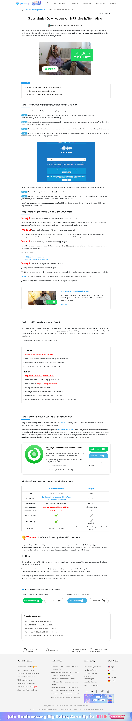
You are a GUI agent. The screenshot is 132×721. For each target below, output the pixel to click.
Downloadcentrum (90, 673)
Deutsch (113, 674)
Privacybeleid (41, 709)
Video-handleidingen (91, 682)
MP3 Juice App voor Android (34, 257)
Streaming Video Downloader (93, 709)
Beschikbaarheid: (94, 463)
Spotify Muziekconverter (26, 670)
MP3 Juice (91, 489)
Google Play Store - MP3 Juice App (36, 259)
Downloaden (86, 4)
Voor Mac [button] (73, 4)
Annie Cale (58, 26)
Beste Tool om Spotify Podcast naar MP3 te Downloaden (44, 635)
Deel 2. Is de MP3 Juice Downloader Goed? (41, 91)
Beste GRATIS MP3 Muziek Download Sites (75, 291)
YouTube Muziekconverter (26, 683)
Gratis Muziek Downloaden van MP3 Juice (61, 10)
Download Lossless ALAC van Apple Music (65, 687)
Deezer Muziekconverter (26, 687)
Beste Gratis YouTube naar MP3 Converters (65, 697)
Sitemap (72, 709)
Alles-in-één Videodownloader (28, 690)
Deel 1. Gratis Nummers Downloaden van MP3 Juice (44, 88)
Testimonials (63, 709)
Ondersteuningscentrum (92, 667)
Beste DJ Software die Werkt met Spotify (38, 621)
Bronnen (113, 4)
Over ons (32, 709)
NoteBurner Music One (56, 489)
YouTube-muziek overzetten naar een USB (65, 694)
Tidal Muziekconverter (25, 680)
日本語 (112, 670)
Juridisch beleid (52, 709)
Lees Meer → (65, 305)
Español (112, 681)
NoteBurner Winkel (90, 670)
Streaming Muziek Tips (38, 10)
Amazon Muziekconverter (26, 677)
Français (113, 677)
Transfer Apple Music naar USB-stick (63, 679)
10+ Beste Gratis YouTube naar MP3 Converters (41, 628)
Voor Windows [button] (59, 4)
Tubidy (63, 423)
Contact (79, 709)
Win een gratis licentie (91, 685)
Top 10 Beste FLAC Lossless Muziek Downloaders (41, 632)
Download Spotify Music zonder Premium (65, 672)
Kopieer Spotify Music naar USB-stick (63, 675)
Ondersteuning (100, 4)
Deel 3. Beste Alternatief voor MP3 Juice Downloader (44, 95)
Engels (112, 667)
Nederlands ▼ (105, 13)
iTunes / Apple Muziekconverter (28, 674)
